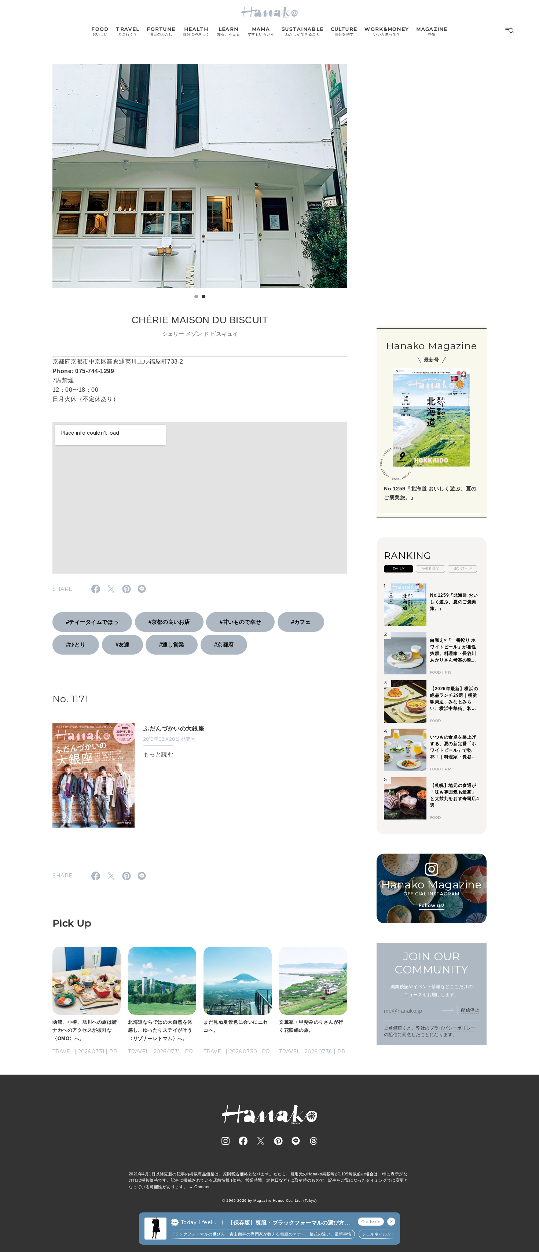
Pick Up (71, 923)
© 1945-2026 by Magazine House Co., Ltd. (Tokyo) (269, 1200)
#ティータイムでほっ (92, 622)
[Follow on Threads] (313, 1141)
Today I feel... (198, 1222)
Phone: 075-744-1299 (83, 371)
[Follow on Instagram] (225, 1141)
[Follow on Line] (296, 1141)
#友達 (122, 644)
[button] (196, 296)
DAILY (398, 568)
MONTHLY (462, 568)
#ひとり (75, 644)
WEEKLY (430, 568)
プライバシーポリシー (453, 1028)
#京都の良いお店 (169, 622)
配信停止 (470, 1010)
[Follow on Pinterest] (278, 1141)
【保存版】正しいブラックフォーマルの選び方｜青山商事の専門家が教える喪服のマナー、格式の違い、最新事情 (235, 1234)
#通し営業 (171, 644)
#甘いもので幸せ (240, 622)
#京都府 (224, 644)
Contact (201, 1187)
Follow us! (431, 905)
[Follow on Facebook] (243, 1141)
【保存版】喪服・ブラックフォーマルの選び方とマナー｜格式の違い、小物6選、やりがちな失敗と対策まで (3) (289, 1222)
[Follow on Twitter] (261, 1141)
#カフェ (301, 622)
